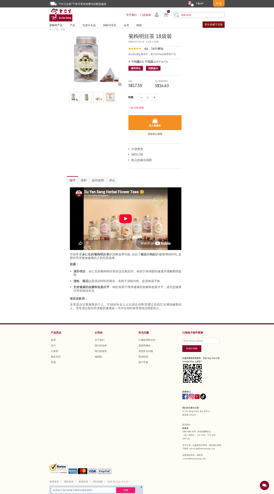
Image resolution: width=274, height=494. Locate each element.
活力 (53, 345)
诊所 (53, 340)
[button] (157, 15)
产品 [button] (72, 25)
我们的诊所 (101, 351)
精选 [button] (139, 25)
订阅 (125, 490)
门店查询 (145, 14)
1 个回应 (148, 61)
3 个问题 (134, 61)
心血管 (54, 351)
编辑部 (98, 356)
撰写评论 (136, 68)
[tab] (72, 180)
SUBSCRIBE (192, 348)
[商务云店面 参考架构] (60, 14)
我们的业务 (101, 345)
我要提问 (153, 68)
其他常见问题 (145, 351)
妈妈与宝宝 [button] (109, 25)
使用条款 (54, 481)
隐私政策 (69, 481)
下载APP (199, 3)
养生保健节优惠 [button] (213, 24)
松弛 (53, 362)
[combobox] (199, 15)
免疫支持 (56, 356)
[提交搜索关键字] (176, 15)
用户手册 (143, 362)
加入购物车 (155, 125)
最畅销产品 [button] (55, 25)
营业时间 (143, 356)
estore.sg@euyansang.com (202, 448)
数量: (131, 97)
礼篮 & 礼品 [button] (89, 25)
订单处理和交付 (146, 340)
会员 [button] (126, 25)
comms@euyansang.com (194, 458)
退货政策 (83, 481)
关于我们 (131, 14)
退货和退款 (144, 345)
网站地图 (98, 481)
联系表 (185, 428)
